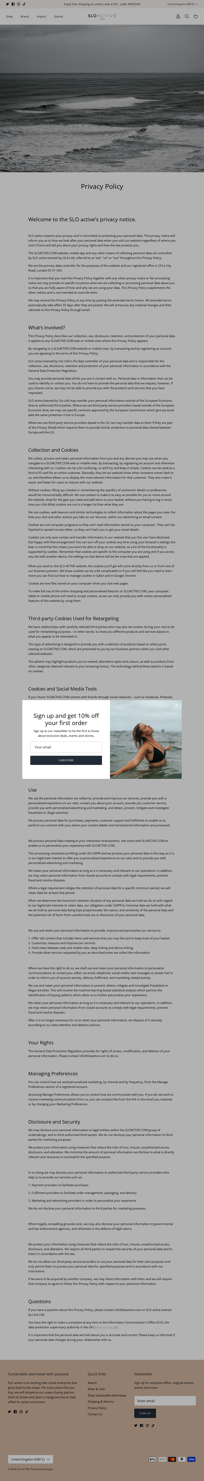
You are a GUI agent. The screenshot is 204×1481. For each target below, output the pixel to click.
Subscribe (66, 760)
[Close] (176, 705)
